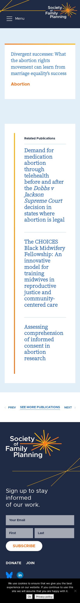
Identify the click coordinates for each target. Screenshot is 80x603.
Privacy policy (44, 596)
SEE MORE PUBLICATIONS (40, 407)
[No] (75, 591)
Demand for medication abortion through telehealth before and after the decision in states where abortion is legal (44, 185)
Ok (29, 596)
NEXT (68, 407)
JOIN (30, 563)
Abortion (20, 84)
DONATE (13, 563)
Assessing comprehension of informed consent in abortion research (43, 342)
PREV (11, 407)
